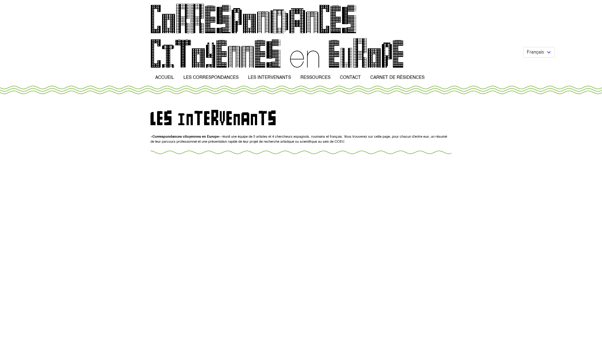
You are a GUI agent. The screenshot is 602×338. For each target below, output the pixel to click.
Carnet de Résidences (397, 77)
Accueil (164, 77)
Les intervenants (269, 77)
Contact (350, 77)
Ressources (315, 77)
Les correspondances (211, 77)
